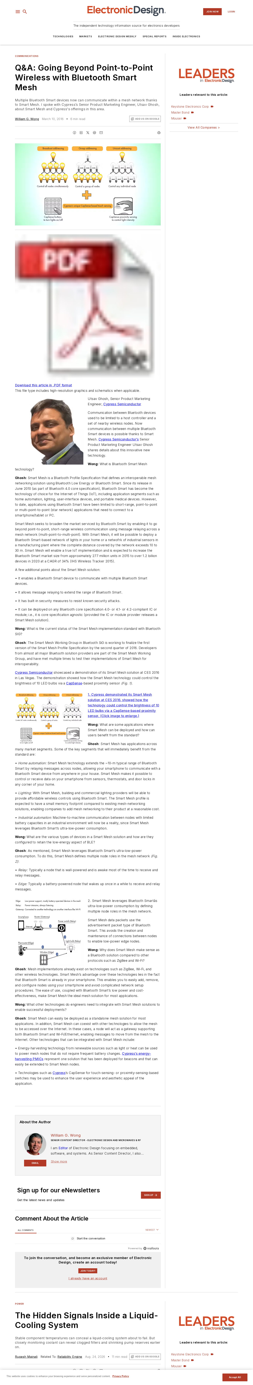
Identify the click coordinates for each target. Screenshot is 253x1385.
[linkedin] (81, 132)
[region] (88, 1239)
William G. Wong (27, 119)
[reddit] (94, 132)
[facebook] (74, 132)
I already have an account (88, 1278)
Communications (26, 56)
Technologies (63, 36)
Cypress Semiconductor (122, 404)
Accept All (235, 1377)
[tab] (25, 1230)
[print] (159, 132)
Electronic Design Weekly (117, 36)
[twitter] (88, 132)
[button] (18, 11)
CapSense (74, 683)
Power (19, 1303)
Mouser (176, 118)
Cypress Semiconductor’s (119, 439)
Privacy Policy (120, 1376)
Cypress (59, 1073)
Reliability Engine (69, 1357)
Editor (63, 1148)
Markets (85, 36)
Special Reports (155, 36)
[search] (25, 11)
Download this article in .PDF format (43, 385)
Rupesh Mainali (26, 1357)
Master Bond (180, 112)
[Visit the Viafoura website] (151, 1248)
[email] (101, 132)
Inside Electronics (186, 36)
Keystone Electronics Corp (190, 106)
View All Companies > (204, 127)
